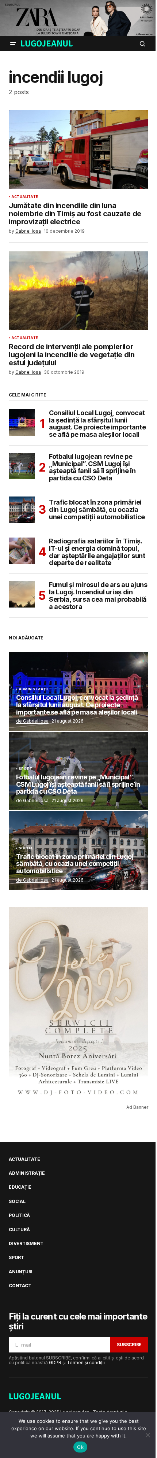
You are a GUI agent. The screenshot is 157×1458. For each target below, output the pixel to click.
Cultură (19, 1229)
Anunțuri (20, 1271)
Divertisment (26, 1243)
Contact (20, 1285)
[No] (148, 1435)
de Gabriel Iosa (32, 721)
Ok (80, 1447)
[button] (13, 43)
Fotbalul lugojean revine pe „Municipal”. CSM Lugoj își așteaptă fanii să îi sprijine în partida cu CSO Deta (92, 467)
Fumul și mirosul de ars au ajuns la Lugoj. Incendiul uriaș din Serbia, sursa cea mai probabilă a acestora (98, 595)
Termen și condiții (86, 1362)
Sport (25, 769)
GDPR (55, 1362)
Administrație (34, 689)
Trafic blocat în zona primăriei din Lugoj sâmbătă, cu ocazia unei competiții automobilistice (97, 509)
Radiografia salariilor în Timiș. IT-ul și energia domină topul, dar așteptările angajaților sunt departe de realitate (97, 552)
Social (26, 848)
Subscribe (129, 1344)
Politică (19, 1215)
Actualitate (24, 197)
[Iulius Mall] (78, 18)
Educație (20, 1187)
